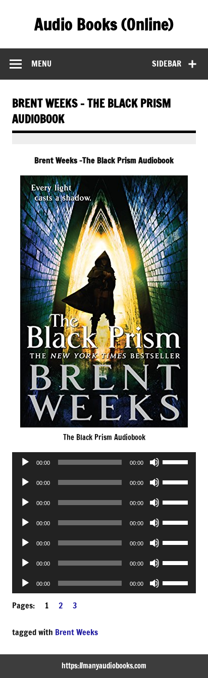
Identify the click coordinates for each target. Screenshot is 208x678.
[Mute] (154, 462)
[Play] (25, 462)
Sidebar (166, 63)
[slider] (177, 461)
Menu (41, 63)
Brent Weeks (76, 632)
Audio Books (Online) (104, 24)
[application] (104, 462)
